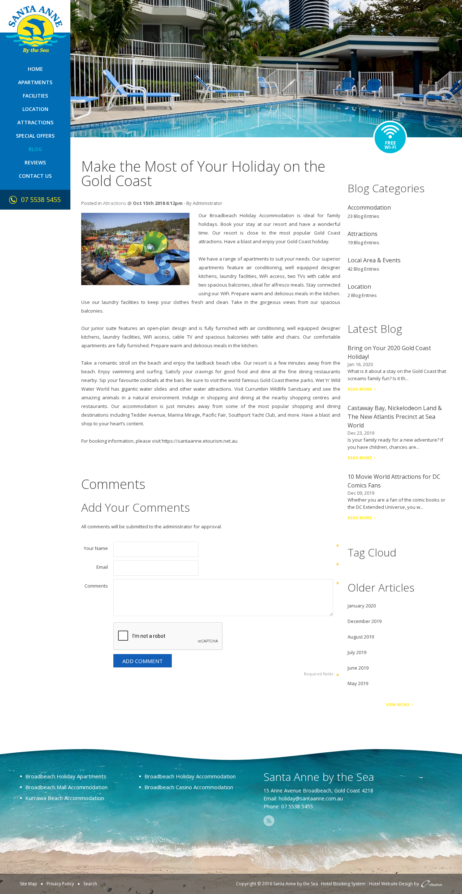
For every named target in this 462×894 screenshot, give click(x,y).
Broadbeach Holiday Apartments (65, 776)
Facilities (35, 95)
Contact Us (35, 175)
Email (102, 567)
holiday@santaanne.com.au (311, 798)
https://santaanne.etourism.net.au (199, 441)
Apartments (35, 82)
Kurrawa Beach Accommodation (64, 797)
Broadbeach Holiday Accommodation (252, 215)
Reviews (35, 162)
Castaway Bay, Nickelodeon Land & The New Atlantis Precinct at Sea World (395, 416)
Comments (96, 586)
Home (35, 68)
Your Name (96, 548)
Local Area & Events (374, 260)
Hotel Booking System (343, 884)
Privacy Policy (60, 884)
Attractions (35, 122)
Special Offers (35, 135)
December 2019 (365, 621)
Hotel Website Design (391, 884)
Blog (35, 149)
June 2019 (358, 668)
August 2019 (361, 636)
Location (35, 109)
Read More (360, 389)
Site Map (28, 884)
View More (397, 704)
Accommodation (369, 207)
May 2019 (358, 683)
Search (90, 884)
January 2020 (362, 605)
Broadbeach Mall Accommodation (66, 787)
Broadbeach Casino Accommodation (188, 787)
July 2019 (357, 652)
